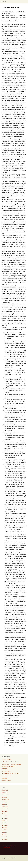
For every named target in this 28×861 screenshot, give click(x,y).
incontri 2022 (4, 778)
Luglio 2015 (3, 829)
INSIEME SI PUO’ (4, 768)
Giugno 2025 (4, 797)
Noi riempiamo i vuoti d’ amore (8, 766)
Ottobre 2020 (4, 811)
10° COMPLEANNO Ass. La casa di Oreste (10, 773)
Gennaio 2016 (4, 825)
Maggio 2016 (4, 822)
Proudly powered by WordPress (8, 858)
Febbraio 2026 (4, 790)
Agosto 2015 (4, 827)
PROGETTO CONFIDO (6, 780)
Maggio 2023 (4, 804)
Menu (2, 1)
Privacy (4, 846)
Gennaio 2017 (4, 820)
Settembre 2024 (5, 799)
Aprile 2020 (3, 813)
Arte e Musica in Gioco (6, 759)
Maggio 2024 (4, 802)
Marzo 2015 (4, 836)
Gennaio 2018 (4, 818)
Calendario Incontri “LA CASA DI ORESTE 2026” (11, 764)
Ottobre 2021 (4, 809)
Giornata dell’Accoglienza (7, 775)
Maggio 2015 (4, 832)
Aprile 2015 (3, 834)
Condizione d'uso (11, 846)
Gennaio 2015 (4, 839)
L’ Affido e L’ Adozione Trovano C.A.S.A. (10, 761)
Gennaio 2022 (4, 806)
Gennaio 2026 (4, 792)
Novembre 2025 (5, 795)
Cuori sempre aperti (5, 771)
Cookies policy (6, 847)
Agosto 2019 (4, 816)
